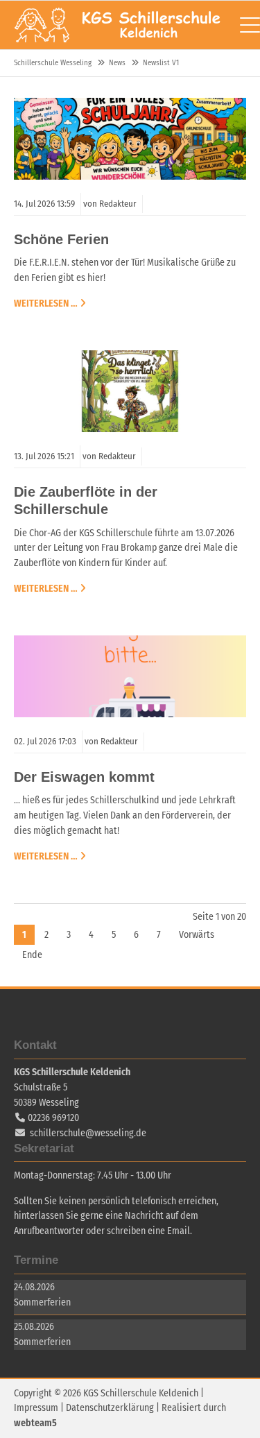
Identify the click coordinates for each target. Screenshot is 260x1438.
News (117, 62)
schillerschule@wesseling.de (88, 1133)
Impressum (36, 1408)
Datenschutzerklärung (110, 1408)
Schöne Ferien (61, 239)
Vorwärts (196, 935)
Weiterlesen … (46, 302)
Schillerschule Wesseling (118, 25)
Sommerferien (42, 1302)
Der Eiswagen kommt (84, 777)
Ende (32, 955)
